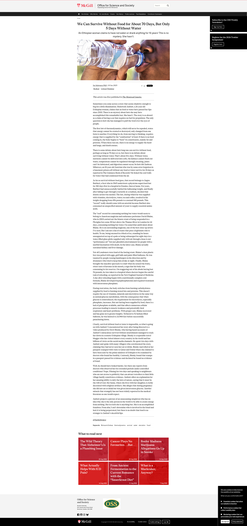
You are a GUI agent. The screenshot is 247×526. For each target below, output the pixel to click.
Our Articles (85, 14)
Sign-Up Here (218, 27)
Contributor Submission (155, 14)
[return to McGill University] (84, 522)
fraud (148, 425)
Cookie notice (142, 522)
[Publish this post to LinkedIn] (144, 86)
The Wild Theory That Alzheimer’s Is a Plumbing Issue (93, 450)
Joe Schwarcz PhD (100, 85)
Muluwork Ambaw (107, 425)
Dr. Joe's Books (104, 14)
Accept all (225, 521)
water (135, 425)
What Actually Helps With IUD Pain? (93, 474)
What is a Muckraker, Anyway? (154, 474)
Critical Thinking (107, 89)
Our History (119, 14)
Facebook (78, 514)
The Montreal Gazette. (132, 97)
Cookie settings (155, 522)
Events (112, 14)
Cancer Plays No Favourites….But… (123, 450)
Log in (165, 522)
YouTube (81, 514)
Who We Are (94, 14)
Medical (96, 89)
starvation (142, 425)
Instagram (84, 514)
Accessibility (131, 522)
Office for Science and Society (115, 5)
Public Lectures (129, 14)
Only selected (237, 521)
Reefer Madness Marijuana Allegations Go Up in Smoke (154, 450)
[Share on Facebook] (141, 86)
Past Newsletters (141, 14)
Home (79, 14)
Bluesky (87, 514)
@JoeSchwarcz (99, 420)
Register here (218, 44)
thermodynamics (120, 425)
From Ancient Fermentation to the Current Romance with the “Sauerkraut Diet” (123, 474)
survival (129, 425)
